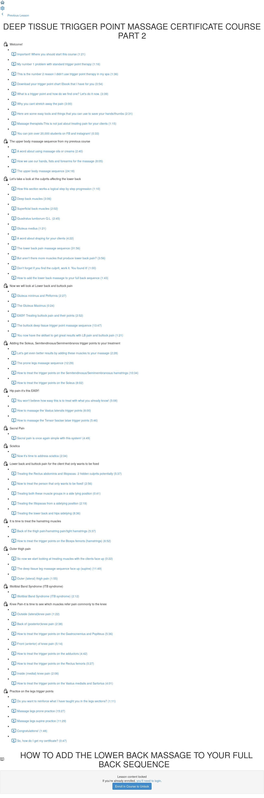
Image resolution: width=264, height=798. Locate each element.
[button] (2, 4)
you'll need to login (149, 781)
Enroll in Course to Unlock (132, 786)
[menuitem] (2, 9)
